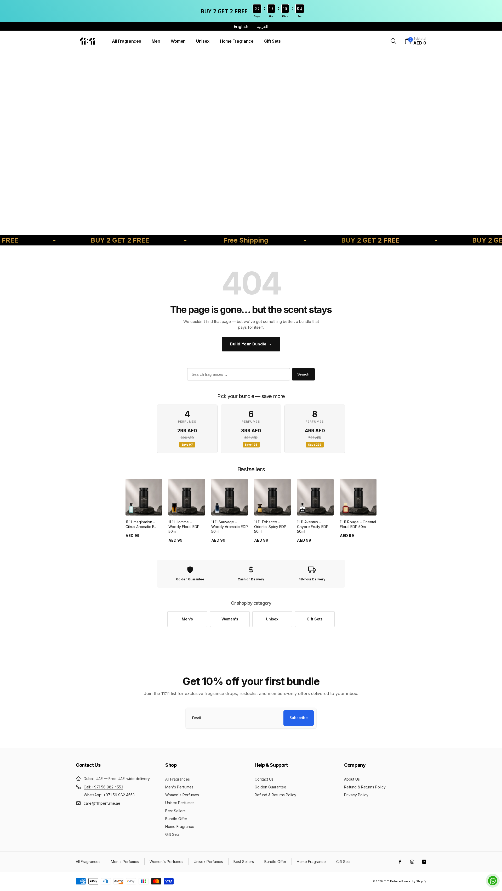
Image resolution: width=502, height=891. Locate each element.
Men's (187, 619)
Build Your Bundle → (251, 343)
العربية (262, 26)
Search (303, 374)
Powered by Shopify (413, 881)
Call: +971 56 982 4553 (103, 787)
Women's (229, 619)
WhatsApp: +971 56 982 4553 (109, 795)
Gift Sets (315, 619)
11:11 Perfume (392, 881)
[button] (393, 41)
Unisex (272, 619)
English (241, 26)
